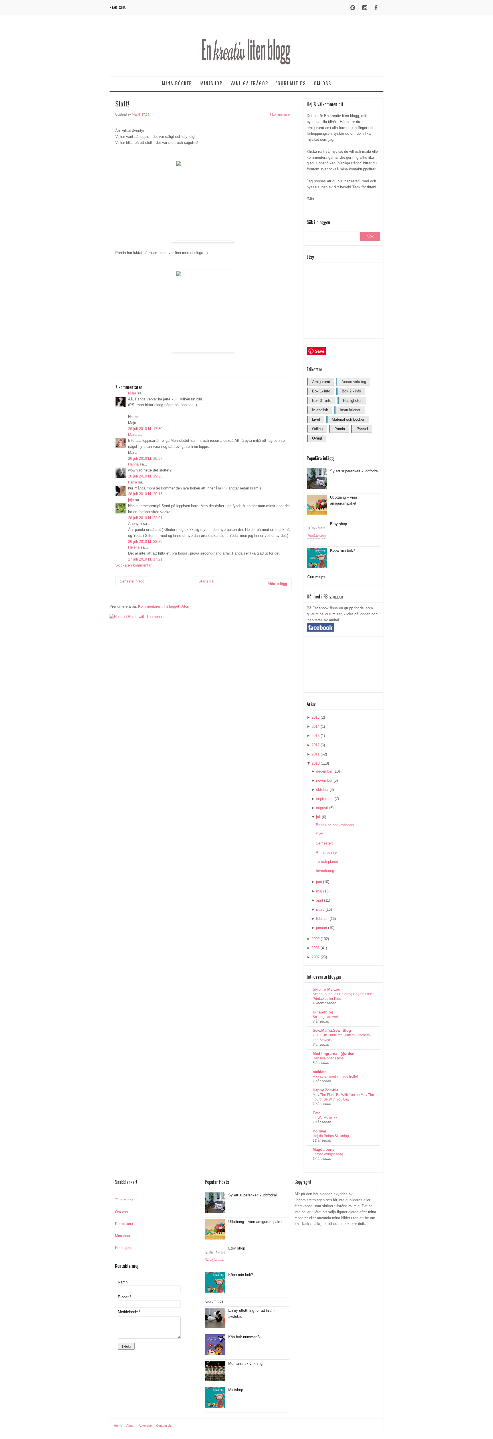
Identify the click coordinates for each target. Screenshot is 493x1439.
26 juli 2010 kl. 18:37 (145, 458)
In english (320, 410)
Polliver (319, 1131)
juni (319, 882)
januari (321, 928)
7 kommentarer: (281, 114)
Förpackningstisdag (328, 1154)
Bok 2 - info (351, 391)
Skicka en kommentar (133, 565)
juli (318, 817)
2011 (316, 754)
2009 (316, 939)
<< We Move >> (325, 1118)
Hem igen (123, 1247)
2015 (316, 717)
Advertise (145, 1425)
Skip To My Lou (326, 989)
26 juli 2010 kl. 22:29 (145, 541)
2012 (316, 745)
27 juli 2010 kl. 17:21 (145, 559)
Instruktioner (350, 410)
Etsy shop (338, 524)
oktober (322, 789)
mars (320, 909)
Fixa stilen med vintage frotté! (335, 1077)
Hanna (133, 464)
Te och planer (327, 861)
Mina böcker (177, 83)
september (325, 799)
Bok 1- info (321, 391)
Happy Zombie (325, 1090)
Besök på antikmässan (335, 825)
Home (118, 1425)
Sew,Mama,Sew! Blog (332, 1030)
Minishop (211, 83)
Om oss (322, 83)
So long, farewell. (326, 1017)
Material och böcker (348, 419)
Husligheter (352, 400)
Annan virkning (354, 382)
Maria (132, 434)
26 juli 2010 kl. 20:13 (145, 494)
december (324, 771)
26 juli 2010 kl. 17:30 (145, 429)
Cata (316, 1113)
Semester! (324, 843)
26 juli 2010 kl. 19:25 (145, 476)
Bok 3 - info (321, 400)
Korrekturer (124, 1224)
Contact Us (164, 1425)
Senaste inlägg (132, 581)
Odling (317, 429)
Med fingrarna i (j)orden (333, 1053)
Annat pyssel (327, 852)
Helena (134, 547)
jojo (131, 500)
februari (322, 918)
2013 (316, 735)
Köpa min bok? (342, 550)
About (130, 1425)
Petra (132, 482)
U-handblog (323, 1012)
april (319, 900)
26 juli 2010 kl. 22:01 (145, 518)
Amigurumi (321, 382)
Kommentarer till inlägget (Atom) (164, 606)
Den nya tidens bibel (329, 1058)
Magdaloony (323, 1149)
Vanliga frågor (249, 83)
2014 (316, 726)
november (324, 780)
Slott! (320, 834)
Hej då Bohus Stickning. (331, 1136)
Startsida (118, 7)
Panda (339, 429)
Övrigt (317, 438)
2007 (316, 957)
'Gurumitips (291, 83)
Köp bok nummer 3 (244, 1337)
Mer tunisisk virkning (245, 1363)
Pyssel (362, 429)
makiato (320, 1072)
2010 (316, 763)
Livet (316, 419)
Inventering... (327, 870)
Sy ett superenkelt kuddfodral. (355, 471)
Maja (132, 393)
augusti (322, 808)
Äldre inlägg (277, 584)
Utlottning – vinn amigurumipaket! (256, 1222)
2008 (316, 948)
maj (319, 891)
